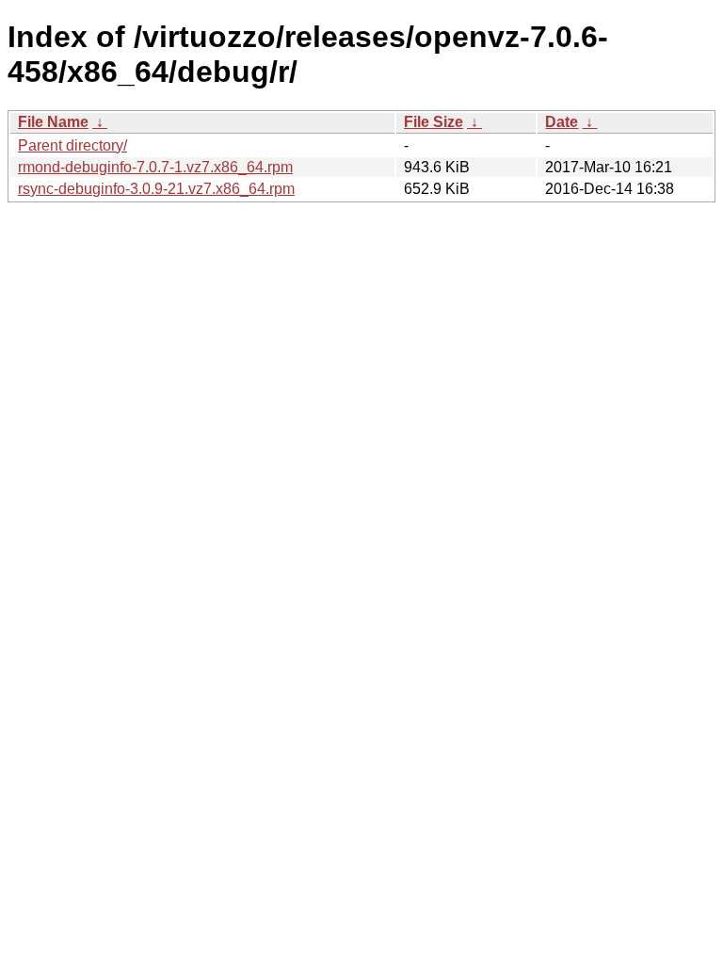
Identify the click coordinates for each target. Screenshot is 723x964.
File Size (433, 122)
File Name (53, 122)
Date (561, 122)
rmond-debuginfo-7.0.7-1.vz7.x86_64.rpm (155, 167)
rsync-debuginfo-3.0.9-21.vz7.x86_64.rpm (156, 189)
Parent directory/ (72, 145)
